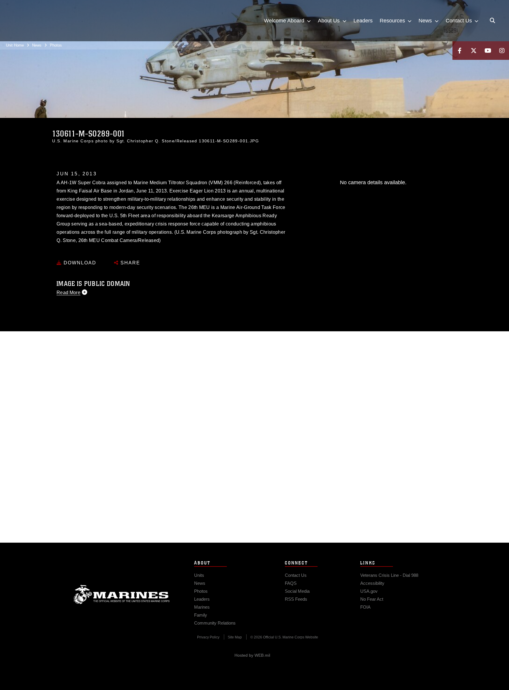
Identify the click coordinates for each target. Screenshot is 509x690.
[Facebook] (459, 50)
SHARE (129, 262)
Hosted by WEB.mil (252, 655)
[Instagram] (502, 50)
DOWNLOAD (79, 262)
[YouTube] (488, 50)
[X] (474, 50)
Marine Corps (121, 594)
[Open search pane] (492, 20)
